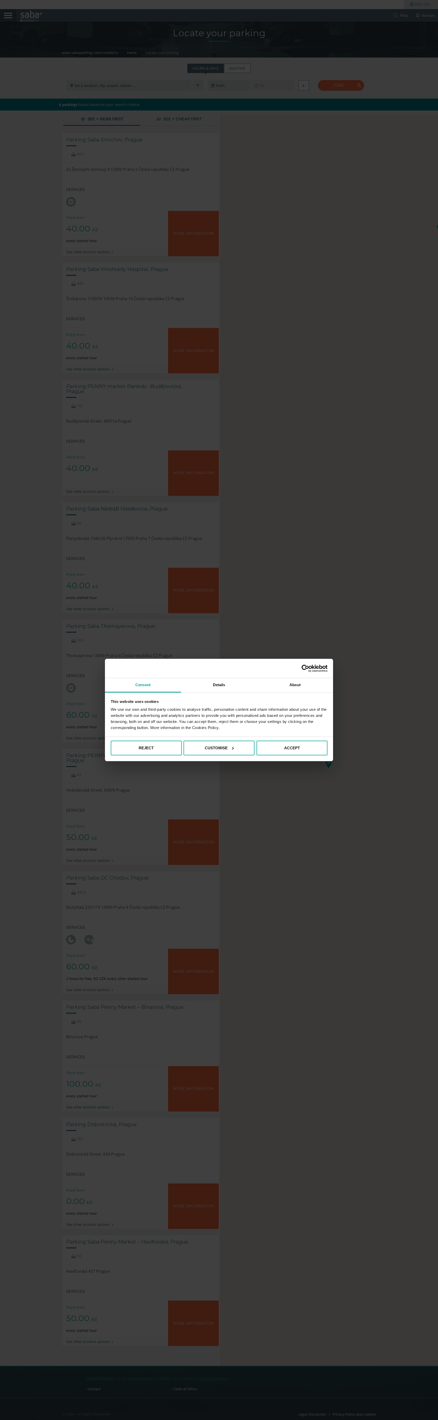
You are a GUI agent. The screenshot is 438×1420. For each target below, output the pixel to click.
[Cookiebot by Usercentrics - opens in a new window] (305, 668)
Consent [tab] (143, 685)
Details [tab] (219, 685)
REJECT (146, 748)
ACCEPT (292, 748)
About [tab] (295, 685)
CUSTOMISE (216, 748)
